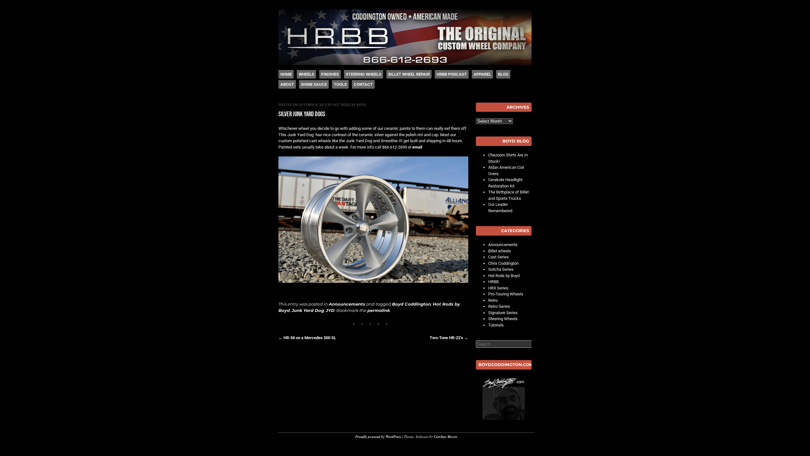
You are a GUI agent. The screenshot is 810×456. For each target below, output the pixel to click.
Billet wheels (499, 251)
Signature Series (503, 312)
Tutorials (496, 325)
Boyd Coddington (411, 304)
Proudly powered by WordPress (378, 436)
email (417, 147)
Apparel (482, 74)
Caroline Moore (445, 436)
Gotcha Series (501, 269)
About (287, 84)
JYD (330, 310)
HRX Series (498, 288)
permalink (378, 310)
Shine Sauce (314, 84)
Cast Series (498, 257)
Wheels (306, 74)
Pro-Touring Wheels (505, 294)
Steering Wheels (363, 74)
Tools (340, 84)
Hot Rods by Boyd (349, 105)
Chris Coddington (503, 263)
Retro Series (499, 306)
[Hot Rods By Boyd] (405, 63)
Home (286, 74)
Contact (363, 84)
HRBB (493, 281)
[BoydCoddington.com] (504, 398)
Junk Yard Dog (308, 310)
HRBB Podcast (452, 74)
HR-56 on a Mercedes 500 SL (307, 337)
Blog (503, 74)
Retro (493, 300)
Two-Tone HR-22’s (449, 337)
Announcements (347, 304)
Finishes (330, 74)
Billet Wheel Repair (409, 74)
